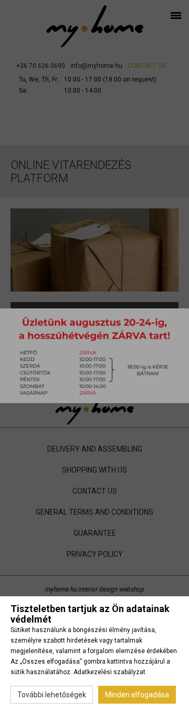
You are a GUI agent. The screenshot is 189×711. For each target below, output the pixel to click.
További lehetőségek (51, 694)
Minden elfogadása (137, 694)
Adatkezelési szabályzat (109, 672)
